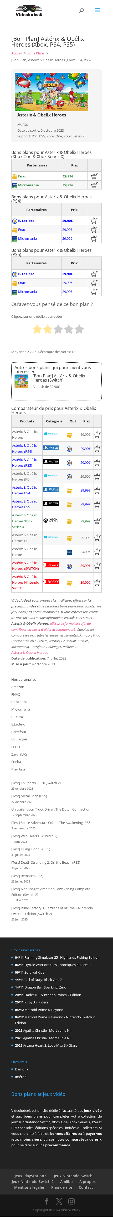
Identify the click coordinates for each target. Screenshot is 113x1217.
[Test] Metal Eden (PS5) (29, 796)
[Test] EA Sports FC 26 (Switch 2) (36, 782)
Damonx (21, 1069)
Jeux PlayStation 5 (31, 1175)
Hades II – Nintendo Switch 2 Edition (52, 994)
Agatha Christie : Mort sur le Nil (47, 1030)
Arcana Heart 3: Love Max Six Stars (50, 1045)
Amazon (17, 686)
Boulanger (19, 739)
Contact (86, 1187)
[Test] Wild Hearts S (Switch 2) (34, 836)
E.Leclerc (18, 724)
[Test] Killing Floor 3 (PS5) (30, 849)
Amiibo (66, 1181)
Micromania (20, 709)
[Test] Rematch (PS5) (27, 875)
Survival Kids (34, 972)
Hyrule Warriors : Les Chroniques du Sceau (57, 964)
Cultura (17, 716)
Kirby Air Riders (36, 1002)
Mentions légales (29, 1187)
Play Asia (18, 769)
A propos (87, 1181)
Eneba (16, 761)
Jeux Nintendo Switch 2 (33, 1181)
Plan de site (61, 1187)
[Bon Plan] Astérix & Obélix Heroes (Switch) (59, 378)
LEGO (15, 746)
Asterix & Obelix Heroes (29, 652)
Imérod (21, 1076)
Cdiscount (19, 701)
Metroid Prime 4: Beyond (43, 1009)
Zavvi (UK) (19, 754)
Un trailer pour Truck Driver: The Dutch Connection (50, 809)
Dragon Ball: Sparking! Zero (45, 987)
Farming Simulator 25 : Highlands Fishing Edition (62, 957)
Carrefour (18, 731)
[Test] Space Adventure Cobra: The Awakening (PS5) (51, 822)
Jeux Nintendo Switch (73, 1175)
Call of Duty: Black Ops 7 (43, 979)
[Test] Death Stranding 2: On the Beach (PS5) (45, 862)
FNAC (15, 694)
